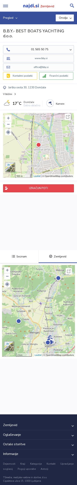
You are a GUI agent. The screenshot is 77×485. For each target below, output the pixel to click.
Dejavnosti (9, 463)
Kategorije (36, 463)
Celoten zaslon (68, 117)
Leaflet (37, 176)
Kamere (60, 103)
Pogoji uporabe (27, 469)
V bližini (7, 94)
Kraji (22, 463)
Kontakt (51, 463)
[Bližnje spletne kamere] (50, 103)
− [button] (8, 124)
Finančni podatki (58, 75)
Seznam (21, 256)
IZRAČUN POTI (38, 188)
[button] (8, 132)
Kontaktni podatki (23, 75)
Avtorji (44, 469)
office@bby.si (41, 67)
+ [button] (8, 118)
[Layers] (10, 167)
